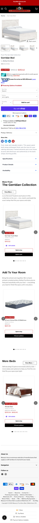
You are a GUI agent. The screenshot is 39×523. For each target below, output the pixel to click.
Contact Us (25, 493)
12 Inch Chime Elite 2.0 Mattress (15, 320)
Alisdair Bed (9, 406)
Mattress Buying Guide (28, 498)
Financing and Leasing (11, 494)
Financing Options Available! (12, 85)
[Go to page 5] (20, 260)
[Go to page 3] (17, 260)
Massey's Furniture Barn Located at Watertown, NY (16, 500)
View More (8, 192)
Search (10, 493)
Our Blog (35, 500)
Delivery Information (26, 494)
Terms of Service (19, 496)
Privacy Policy (30, 496)
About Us (17, 493)
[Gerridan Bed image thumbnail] (5, 48)
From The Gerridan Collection (11, 55)
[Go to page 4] (18, 260)
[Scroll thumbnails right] (36, 48)
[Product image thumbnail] (14, 48)
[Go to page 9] (25, 431)
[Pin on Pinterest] (13, 141)
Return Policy (6, 498)
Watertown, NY (7, 496)
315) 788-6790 (21, 128)
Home (3, 16)
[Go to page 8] (25, 260)
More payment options (19, 113)
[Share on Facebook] (2, 141)
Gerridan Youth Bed (11, 236)
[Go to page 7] (23, 260)
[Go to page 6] (21, 260)
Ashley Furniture (8, 61)
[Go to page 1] (13, 260)
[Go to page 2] (15, 260)
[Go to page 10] (26, 431)
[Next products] (35, 232)
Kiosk (13, 498)
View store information (9, 125)
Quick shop (19, 250)
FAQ (18, 498)
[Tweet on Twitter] (6, 141)
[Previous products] (3, 232)
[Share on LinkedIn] (9, 141)
